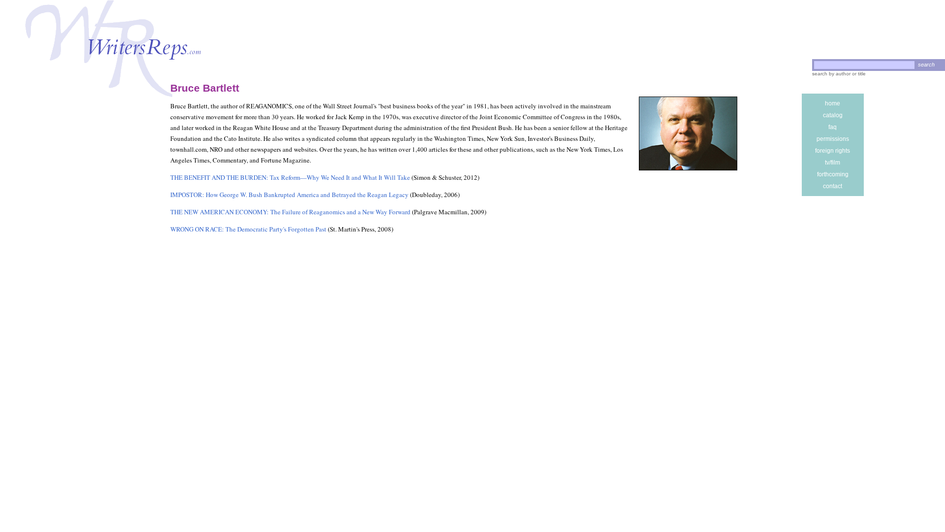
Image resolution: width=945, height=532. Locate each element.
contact (832, 186)
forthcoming (833, 174)
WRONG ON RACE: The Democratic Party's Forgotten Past (248, 229)
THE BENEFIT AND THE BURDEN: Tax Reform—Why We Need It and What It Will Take (290, 177)
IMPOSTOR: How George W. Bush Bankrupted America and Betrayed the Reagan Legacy (289, 194)
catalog (833, 115)
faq (832, 127)
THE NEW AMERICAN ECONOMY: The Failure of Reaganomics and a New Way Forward (290, 211)
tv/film (832, 162)
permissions (833, 138)
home (832, 103)
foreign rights (832, 150)
